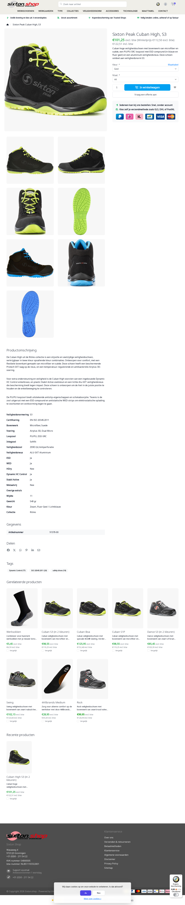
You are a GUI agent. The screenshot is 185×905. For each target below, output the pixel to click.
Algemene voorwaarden (116, 854)
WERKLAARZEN (45, 10)
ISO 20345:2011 (39, 570)
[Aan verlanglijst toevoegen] (174, 87)
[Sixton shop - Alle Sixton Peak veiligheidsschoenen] (32, 4)
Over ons (108, 837)
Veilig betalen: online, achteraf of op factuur (159, 17)
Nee (98, 893)
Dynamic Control (17, 570)
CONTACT (163, 10)
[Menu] (180, 876)
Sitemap (108, 867)
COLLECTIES (73, 10)
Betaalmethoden (112, 846)
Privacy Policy (111, 863)
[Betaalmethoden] (132, 891)
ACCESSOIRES (112, 10)
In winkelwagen (149, 87)
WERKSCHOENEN (25, 10)
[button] (165, 4)
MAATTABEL (148, 10)
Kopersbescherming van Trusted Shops (109, 17)
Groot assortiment (69, 17)
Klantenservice (111, 850)
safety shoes (59, 570)
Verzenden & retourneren (117, 841)
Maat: (116, 75)
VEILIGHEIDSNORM (92, 10)
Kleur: (116, 64)
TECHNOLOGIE (130, 10)
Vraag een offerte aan (145, 94)
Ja (86, 893)
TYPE (60, 10)
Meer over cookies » (92, 899)
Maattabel (173, 64)
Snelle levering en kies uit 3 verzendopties (28, 17)
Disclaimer (109, 859)
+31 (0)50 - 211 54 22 (17, 856)
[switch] (176, 894)
